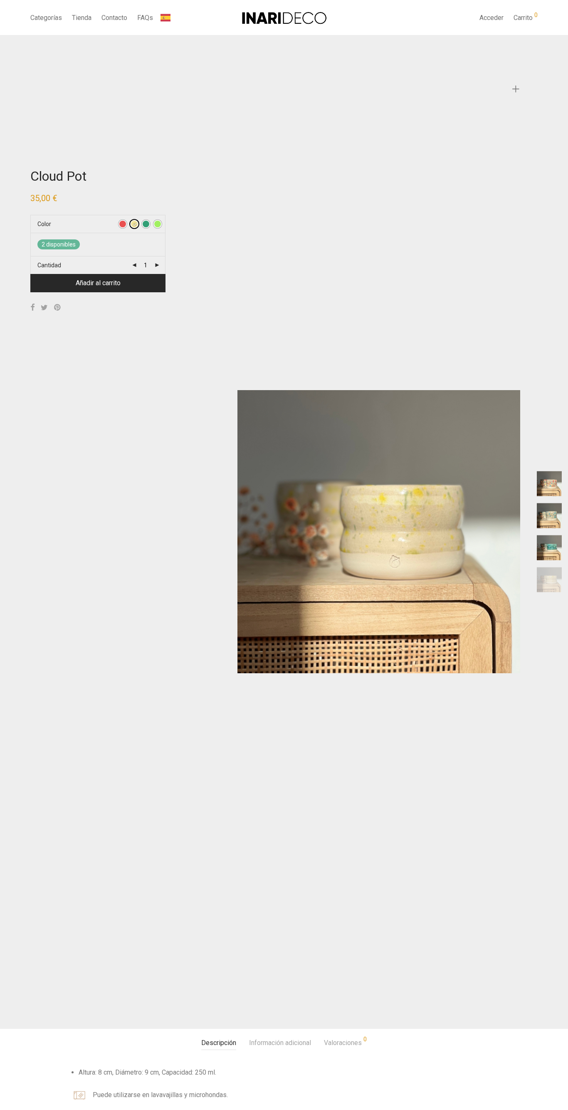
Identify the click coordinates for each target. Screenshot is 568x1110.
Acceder (491, 18)
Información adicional (280, 1043)
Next (510, 531)
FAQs (145, 18)
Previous (247, 531)
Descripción (218, 1043)
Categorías (46, 18)
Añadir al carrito (98, 283)
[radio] (123, 224)
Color (44, 224)
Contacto (114, 18)
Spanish (183, 17)
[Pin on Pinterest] (58, 308)
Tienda (81, 18)
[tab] (218, 1043)
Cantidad (49, 265)
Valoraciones (345, 1041)
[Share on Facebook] (32, 308)
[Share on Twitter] (44, 308)
